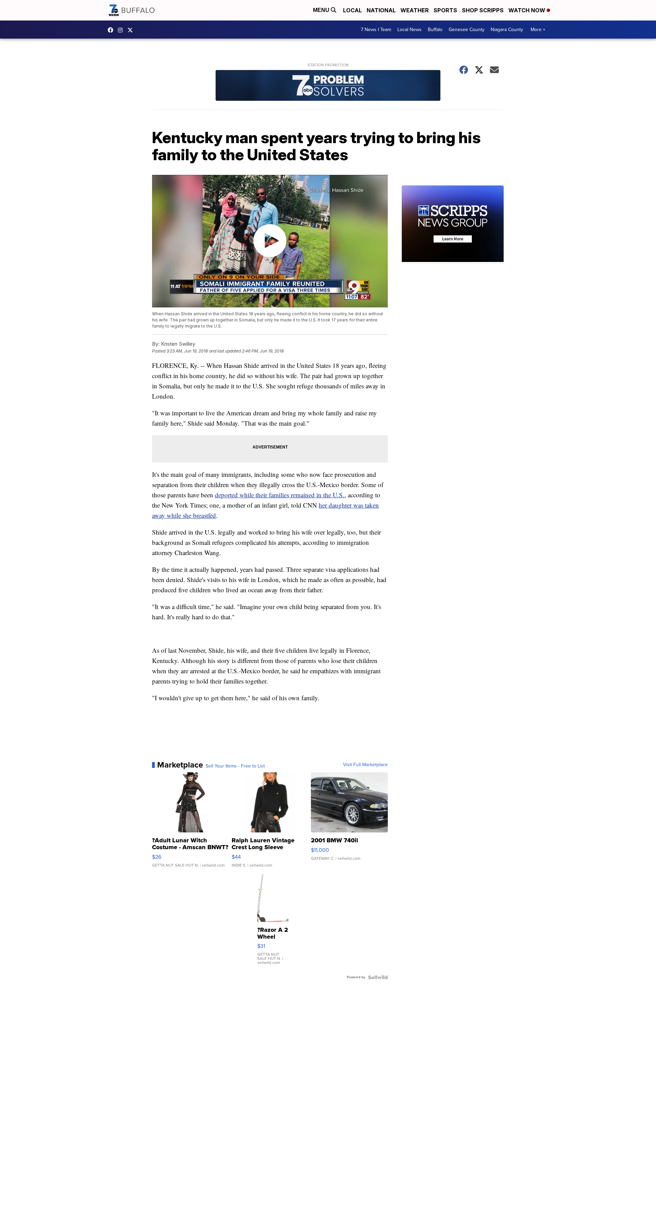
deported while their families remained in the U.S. (279, 495)
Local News (409, 29)
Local (352, 10)
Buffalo (435, 29)
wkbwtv (112, 30)
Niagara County (507, 29)
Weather (414, 10)
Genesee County (466, 29)
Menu (322, 10)
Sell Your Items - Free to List (235, 766)
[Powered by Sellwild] (378, 977)
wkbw (122, 30)
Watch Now (527, 10)
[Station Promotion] (328, 86)
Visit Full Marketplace (365, 764)
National (381, 10)
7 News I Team (376, 29)
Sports (445, 10)
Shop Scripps (483, 10)
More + (538, 29)
